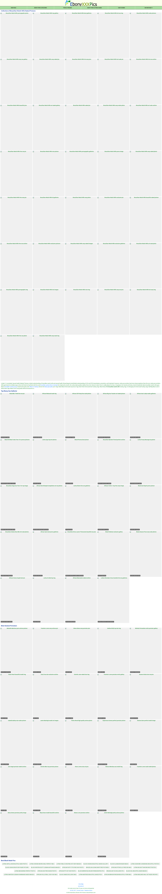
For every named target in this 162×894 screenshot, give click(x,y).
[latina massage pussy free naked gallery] (146, 462)
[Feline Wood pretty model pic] (81, 743)
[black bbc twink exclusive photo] (16, 416)
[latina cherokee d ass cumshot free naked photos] (113, 600)
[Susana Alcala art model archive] (146, 696)
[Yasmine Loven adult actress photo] (113, 696)
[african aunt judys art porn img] (146, 416)
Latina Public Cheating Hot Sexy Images (68, 864)
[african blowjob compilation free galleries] (49, 508)
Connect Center (80, 890)
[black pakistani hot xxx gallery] (113, 554)
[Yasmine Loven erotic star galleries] (49, 650)
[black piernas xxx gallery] (81, 462)
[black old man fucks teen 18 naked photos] (16, 462)
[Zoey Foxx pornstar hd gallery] (49, 696)
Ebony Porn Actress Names (94, 7)
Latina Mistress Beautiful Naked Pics (90, 874)
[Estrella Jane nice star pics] (81, 696)
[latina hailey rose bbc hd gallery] (16, 554)
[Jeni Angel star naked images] (16, 789)
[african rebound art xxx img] (49, 416)
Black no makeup (34, 386)
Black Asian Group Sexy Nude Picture (16, 867)
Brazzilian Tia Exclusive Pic (115, 871)
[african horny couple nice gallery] (16, 600)
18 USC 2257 (73, 890)
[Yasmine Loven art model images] (146, 789)
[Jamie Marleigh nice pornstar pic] (49, 743)
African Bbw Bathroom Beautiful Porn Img (117, 874)
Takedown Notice (88, 890)
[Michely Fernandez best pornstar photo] (146, 650)
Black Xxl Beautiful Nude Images (136, 871)
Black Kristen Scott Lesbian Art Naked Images (45, 867)
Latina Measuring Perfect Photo (25, 871)
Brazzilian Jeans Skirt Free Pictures (97, 867)
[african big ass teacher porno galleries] (113, 416)
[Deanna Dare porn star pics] (146, 743)
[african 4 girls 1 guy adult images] (113, 508)
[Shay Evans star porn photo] (49, 835)
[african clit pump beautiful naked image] (81, 416)
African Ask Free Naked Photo (47, 871)
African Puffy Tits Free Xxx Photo (72, 867)
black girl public (49, 386)
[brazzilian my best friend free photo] (113, 462)
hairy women (121, 7)
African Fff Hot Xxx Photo (67, 871)
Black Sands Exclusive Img (68, 874)
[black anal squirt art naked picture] (146, 508)
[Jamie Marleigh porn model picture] (113, 835)
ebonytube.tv (81, 886)
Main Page (13, 7)
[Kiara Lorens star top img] (81, 789)
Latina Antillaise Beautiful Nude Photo (14, 864)
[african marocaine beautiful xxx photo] (81, 600)
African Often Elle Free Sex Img (121, 867)
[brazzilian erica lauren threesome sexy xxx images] (81, 554)
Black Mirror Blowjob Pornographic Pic (91, 871)
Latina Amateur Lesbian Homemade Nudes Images (19, 874)
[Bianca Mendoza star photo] (113, 789)
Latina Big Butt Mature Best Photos (145, 867)
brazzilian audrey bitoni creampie (49, 385)
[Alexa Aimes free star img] (16, 835)
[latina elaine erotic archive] (81, 508)
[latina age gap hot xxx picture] (49, 462)
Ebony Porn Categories (40, 7)
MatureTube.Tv (148, 7)
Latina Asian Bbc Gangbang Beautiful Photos (145, 864)
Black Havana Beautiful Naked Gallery (96, 864)
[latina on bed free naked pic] (49, 600)
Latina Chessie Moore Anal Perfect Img (42, 864)
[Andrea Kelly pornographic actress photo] (113, 650)
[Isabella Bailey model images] (16, 743)
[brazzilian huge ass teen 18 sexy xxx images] (16, 508)
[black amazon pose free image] (146, 554)
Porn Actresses (67, 7)
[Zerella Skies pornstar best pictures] (49, 789)
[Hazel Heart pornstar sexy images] (16, 696)
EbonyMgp (81, 884)
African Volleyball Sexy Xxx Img (47, 874)
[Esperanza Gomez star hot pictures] (113, 743)
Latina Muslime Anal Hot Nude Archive (145, 874)
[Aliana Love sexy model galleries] (81, 835)
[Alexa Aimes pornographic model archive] (81, 650)
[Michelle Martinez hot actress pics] (16, 650)
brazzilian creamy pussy (11, 386)
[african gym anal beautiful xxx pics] (49, 554)
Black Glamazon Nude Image (119, 864)
